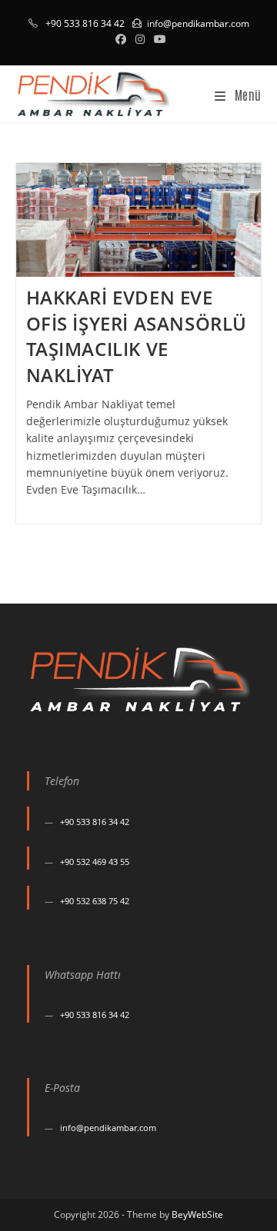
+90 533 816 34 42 (94, 821)
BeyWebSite (197, 1214)
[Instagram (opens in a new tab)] (140, 39)
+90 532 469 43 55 (94, 861)
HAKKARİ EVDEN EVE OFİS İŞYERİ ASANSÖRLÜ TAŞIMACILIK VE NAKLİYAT (137, 336)
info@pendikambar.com (198, 23)
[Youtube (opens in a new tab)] (157, 39)
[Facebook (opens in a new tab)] (121, 39)
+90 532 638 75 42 (94, 901)
